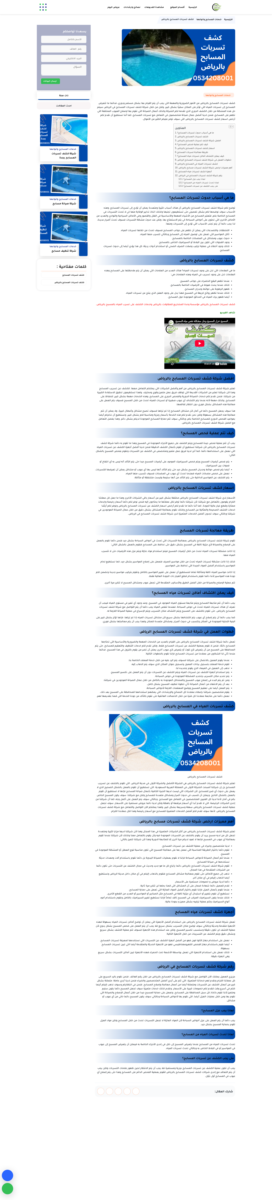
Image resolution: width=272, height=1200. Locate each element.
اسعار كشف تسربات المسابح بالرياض (196, 148)
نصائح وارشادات (132, 7)
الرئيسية (193, 7)
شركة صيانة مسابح (64, 203)
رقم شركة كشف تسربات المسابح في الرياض (200, 175)
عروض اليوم (114, 7)
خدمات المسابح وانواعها (218, 95)
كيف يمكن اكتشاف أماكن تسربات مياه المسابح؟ (200, 156)
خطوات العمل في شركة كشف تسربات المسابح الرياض (204, 159)
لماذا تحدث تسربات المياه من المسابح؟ (201, 182)
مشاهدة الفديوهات (154, 7)
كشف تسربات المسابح (73, 275)
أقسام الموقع (177, 7)
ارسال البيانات (50, 81)
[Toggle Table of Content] (229, 126)
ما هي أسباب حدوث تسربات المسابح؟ (195, 132)
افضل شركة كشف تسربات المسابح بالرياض (199, 140)
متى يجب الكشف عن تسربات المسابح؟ (200, 186)
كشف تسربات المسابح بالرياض (192, 136)
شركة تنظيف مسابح (64, 250)
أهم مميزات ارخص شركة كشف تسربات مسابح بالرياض (205, 167)
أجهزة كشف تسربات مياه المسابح (195, 171)
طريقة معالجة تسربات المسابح (192, 152)
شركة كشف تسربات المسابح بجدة (64, 155)
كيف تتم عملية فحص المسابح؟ (192, 144)
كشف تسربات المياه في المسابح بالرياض (197, 163)
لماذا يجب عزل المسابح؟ (194, 179)
